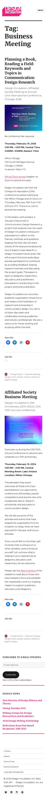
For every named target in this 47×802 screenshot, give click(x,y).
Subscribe (11, 674)
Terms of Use (9, 761)
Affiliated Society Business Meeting (21, 394)
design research (24, 377)
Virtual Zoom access (15, 176)
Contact (7, 751)
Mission (7, 756)
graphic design (11, 380)
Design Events (17, 374)
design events (11, 377)
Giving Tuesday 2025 (14, 708)
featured (35, 377)
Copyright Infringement (14, 772)
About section (28, 570)
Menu (40, 10)
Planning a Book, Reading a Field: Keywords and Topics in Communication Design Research (20, 71)
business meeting (32, 374)
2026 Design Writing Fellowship (21, 721)
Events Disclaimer (11, 767)
